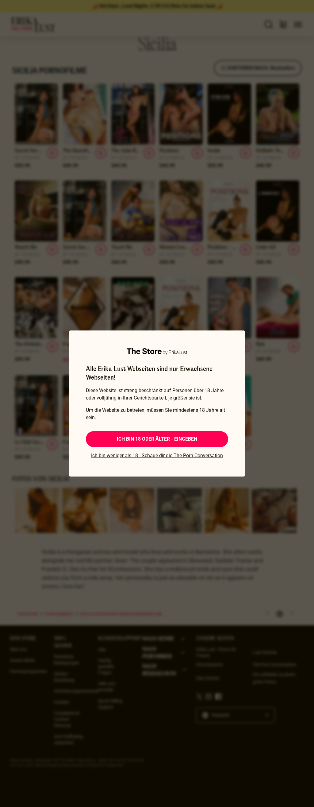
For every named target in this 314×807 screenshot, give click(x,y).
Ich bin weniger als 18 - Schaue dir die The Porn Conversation (157, 455)
